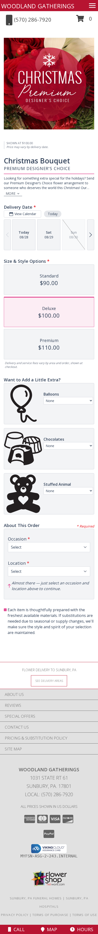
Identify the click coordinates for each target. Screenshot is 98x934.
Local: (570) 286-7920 (49, 794)
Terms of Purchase (50, 915)
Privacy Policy (14, 915)
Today (53, 214)
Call (18, 929)
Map (50, 929)
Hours (84, 929)
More (10, 193)
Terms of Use (84, 915)
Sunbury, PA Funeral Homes (36, 898)
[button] (84, 20)
